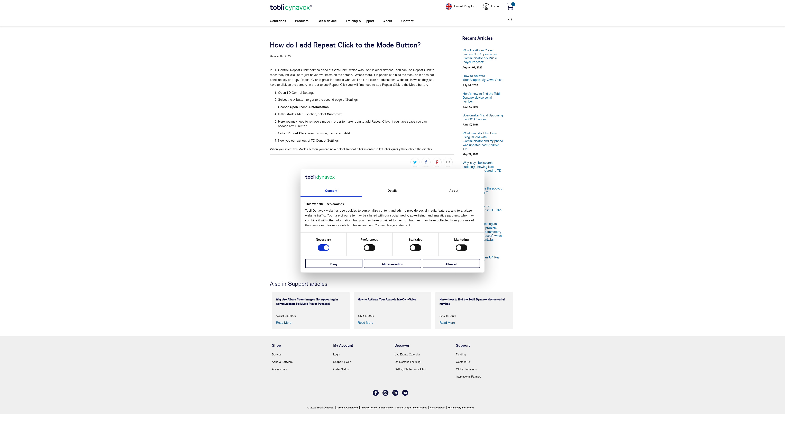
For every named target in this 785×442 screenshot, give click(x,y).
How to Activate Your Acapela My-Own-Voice (482, 78)
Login (336, 354)
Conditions (278, 21)
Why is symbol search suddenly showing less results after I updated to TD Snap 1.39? (482, 168)
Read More (283, 322)
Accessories (279, 369)
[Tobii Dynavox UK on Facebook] (375, 394)
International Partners (468, 376)
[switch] (369, 248)
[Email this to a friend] (448, 162)
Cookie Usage (403, 407)
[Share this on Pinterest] (437, 162)
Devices (276, 354)
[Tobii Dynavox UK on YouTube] (405, 394)
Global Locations (466, 369)
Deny (333, 264)
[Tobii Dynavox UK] (291, 7)
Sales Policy (386, 407)
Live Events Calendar (407, 354)
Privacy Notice (369, 407)
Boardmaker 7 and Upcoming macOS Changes (483, 117)
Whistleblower (437, 407)
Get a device (327, 21)
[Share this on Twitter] (414, 162)
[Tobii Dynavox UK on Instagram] (385, 394)
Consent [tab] (331, 190)
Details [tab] (393, 190)
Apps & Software (282, 361)
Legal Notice (420, 407)
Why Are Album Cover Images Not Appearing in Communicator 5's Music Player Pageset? (480, 56)
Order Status (341, 369)
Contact (407, 21)
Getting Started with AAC (410, 369)
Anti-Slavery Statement (460, 407)
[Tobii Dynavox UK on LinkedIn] (395, 394)
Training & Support (360, 21)
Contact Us (463, 361)
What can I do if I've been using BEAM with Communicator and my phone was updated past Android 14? (483, 141)
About (387, 21)
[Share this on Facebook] (426, 162)
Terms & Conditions (347, 407)
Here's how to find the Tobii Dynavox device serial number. (481, 97)
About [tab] (453, 190)
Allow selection (392, 264)
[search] (510, 20)
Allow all (451, 264)
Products (301, 21)
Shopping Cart (342, 361)
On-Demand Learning (408, 361)
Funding (461, 354)
